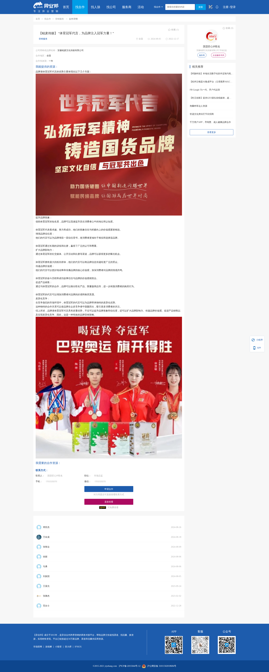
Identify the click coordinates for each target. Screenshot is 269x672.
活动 (141, 7)
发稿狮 (48, 647)
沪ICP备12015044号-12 (129, 666)
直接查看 (108, 502)
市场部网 (37, 647)
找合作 (80, 7)
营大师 (68, 647)
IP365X (78, 647)
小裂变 (58, 647)
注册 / (226, 7)
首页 (66, 7)
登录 (233, 7)
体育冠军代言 (50, 71)
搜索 (200, 7)
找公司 (111, 7)
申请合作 (108, 489)
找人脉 (95, 7)
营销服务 (60, 19)
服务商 (126, 7)
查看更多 (211, 132)
